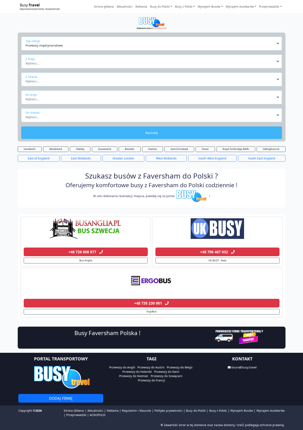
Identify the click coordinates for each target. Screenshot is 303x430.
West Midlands (166, 158)
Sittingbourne (271, 149)
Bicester (129, 149)
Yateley (80, 149)
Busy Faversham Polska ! (107, 333)
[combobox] (152, 43)
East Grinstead (179, 149)
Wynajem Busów (241, 410)
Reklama (141, 6)
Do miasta (32, 113)
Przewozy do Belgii (180, 367)
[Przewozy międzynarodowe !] (191, 196)
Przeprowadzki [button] (269, 6)
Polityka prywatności (168, 410)
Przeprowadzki (76, 415)
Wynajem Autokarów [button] (240, 6)
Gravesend (104, 149)
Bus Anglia (85, 260)
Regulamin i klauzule (136, 410)
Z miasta (31, 77)
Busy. (40, 6)
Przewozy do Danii (166, 372)
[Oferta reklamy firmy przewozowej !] (239, 336)
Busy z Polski (218, 410)
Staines (152, 149)
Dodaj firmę (61, 398)
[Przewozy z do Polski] (86, 228)
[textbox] (150, 62)
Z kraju (30, 59)
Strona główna (104, 6)
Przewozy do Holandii (137, 372)
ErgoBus (152, 311)
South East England (261, 158)
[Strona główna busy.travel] (151, 23)
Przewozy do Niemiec (133, 376)
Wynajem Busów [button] (209, 6)
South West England (212, 158)
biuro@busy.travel (244, 367)
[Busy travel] (60, 377)
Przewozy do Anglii (122, 367)
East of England (38, 158)
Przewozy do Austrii (150, 367)
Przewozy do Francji (151, 380)
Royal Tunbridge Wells (236, 149)
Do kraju (31, 95)
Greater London (123, 158)
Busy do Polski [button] (160, 6)
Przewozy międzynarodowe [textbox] (44, 45)
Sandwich (29, 149)
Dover (205, 149)
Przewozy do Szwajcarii (166, 376)
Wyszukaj (151, 133)
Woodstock (55, 149)
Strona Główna (74, 410)
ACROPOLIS (98, 415)
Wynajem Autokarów (270, 410)
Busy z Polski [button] (184, 6)
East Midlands (81, 158)
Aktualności (125, 6)
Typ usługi (33, 41)
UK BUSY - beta (217, 260)
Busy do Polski (196, 410)
